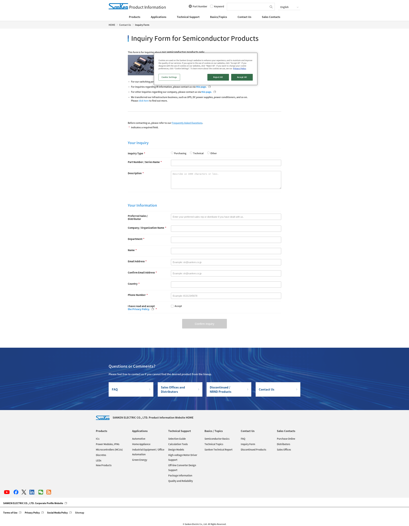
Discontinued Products (253, 449)
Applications (158, 17)
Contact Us (244, 17)
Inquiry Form (248, 444)
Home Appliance (141, 444)
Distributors (283, 444)
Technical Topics (213, 444)
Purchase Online (286, 438)
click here (144, 100)
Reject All (218, 77)
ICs (97, 438)
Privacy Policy (32, 512)
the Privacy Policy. (139, 309)
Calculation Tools (178, 444)
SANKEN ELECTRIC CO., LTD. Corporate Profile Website (33, 503)
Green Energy (139, 460)
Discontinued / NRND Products (220, 389)
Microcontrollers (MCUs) (109, 449)
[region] (206, 69)
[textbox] (248, 6)
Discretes (101, 455)
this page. (201, 86)
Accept (178, 306)
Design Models (176, 449)
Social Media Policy (57, 512)
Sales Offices (284, 449)
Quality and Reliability (180, 481)
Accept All (242, 77)
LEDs (98, 460)
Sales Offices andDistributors (173, 389)
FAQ (115, 389)
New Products (104, 465)
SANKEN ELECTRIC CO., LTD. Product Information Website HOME (153, 417)
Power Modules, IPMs (107, 444)
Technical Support (188, 17)
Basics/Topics (218, 17)
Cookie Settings (169, 77)
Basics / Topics (213, 431)
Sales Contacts (271, 17)
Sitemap (79, 512)
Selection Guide (177, 438)
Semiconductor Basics (216, 438)
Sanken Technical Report (218, 449)
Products (134, 17)
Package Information (180, 475)
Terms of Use (10, 512)
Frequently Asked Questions (187, 122)
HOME (112, 24)
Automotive (138, 438)
